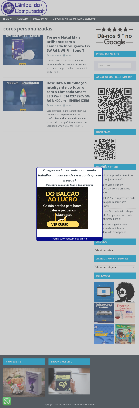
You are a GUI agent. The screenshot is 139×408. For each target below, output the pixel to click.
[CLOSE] (104, 165)
